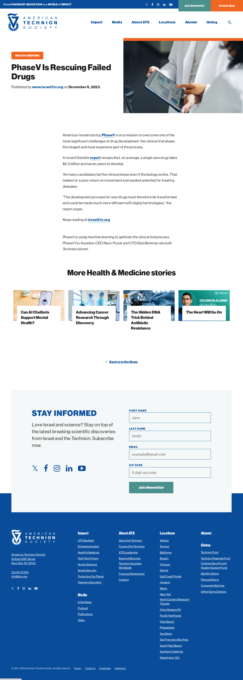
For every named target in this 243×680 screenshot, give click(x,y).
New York (165, 594)
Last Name (137, 428)
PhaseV (108, 135)
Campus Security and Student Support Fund (214, 566)
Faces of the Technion (132, 546)
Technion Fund (209, 552)
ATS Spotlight (86, 540)
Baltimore (166, 552)
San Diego (166, 634)
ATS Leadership (128, 552)
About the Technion (130, 540)
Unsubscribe (105, 668)
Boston (164, 558)
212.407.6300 (20, 572)
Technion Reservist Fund (215, 558)
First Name (138, 410)
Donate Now (227, 5)
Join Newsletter (194, 5)
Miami (163, 588)
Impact (97, 22)
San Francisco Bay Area (174, 639)
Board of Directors (129, 558)
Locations (167, 22)
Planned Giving (210, 579)
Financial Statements (131, 574)
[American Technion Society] (47, 22)
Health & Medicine (27, 55)
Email (133, 446)
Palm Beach (167, 622)
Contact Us (90, 668)
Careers (124, 579)
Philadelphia (167, 627)
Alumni (191, 22)
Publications (85, 614)
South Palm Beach (171, 645)
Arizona (164, 546)
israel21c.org (99, 219)
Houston (165, 582)
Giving (212, 22)
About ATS (140, 22)
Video (81, 620)
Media (117, 22)
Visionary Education (90, 582)
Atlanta (164, 540)
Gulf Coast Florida (170, 576)
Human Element (87, 564)
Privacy (77, 668)
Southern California (171, 651)
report (95, 157)
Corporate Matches (212, 585)
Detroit (164, 570)
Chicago (165, 564)
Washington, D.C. (170, 657)
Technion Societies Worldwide (130, 566)
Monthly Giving (210, 573)
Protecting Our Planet (91, 576)
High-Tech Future (88, 558)
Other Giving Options (213, 591)
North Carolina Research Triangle (174, 602)
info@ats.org (19, 576)
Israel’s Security (87, 570)
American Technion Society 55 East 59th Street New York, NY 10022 (28, 559)
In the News (85, 602)
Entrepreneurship (88, 546)
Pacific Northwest (170, 615)
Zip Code (136, 465)
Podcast (83, 608)
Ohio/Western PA (170, 610)
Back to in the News (123, 362)
